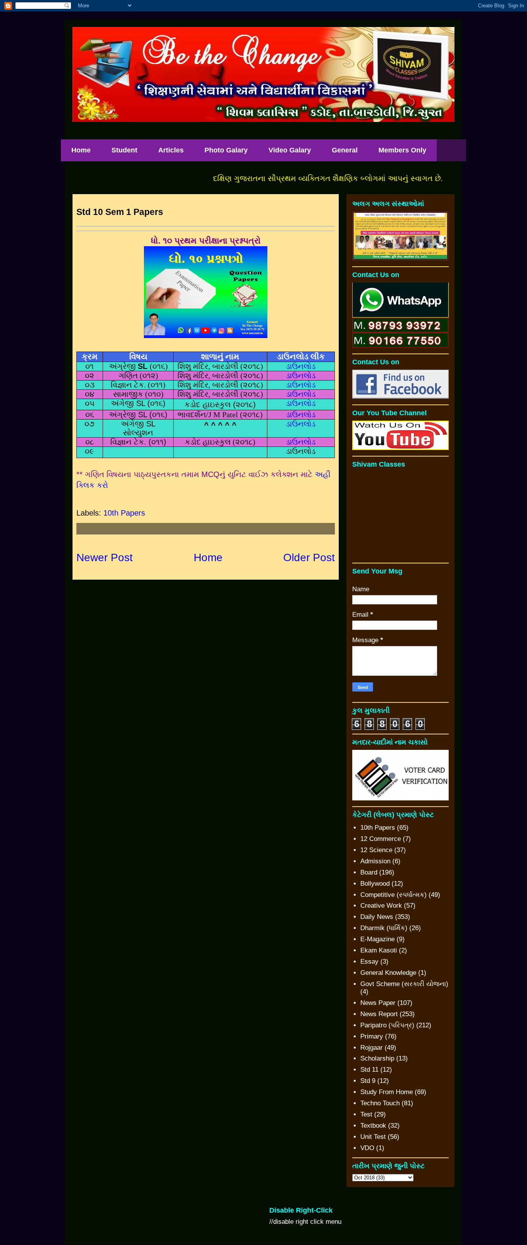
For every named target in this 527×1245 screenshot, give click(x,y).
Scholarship (377, 1058)
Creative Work (381, 905)
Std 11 (369, 1069)
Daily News (376, 916)
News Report (379, 1014)
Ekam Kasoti (378, 950)
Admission (375, 861)
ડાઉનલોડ (301, 366)
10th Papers (124, 513)
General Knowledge (388, 972)
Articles (171, 150)
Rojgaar (371, 1047)
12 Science (376, 850)
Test (366, 1114)
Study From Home (386, 1092)
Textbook (373, 1125)
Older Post (309, 557)
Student (124, 150)
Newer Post (104, 557)
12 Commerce (380, 838)
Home (81, 150)
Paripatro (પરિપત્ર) (387, 1025)
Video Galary (290, 150)
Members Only (402, 150)
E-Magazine (377, 939)
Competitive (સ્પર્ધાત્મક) (393, 894)
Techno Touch (380, 1103)
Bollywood (375, 883)
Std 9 (367, 1080)
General (345, 150)
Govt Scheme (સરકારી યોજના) (404, 984)
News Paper (377, 1002)
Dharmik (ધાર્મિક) (383, 928)
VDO (367, 1148)
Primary (371, 1036)
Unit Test (373, 1136)
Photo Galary (226, 150)
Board (368, 872)
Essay (369, 961)
